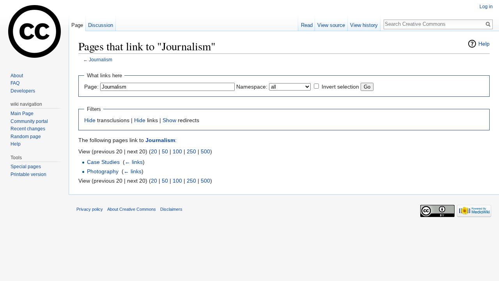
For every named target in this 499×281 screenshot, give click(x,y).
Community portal (29, 121)
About (17, 75)
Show (169, 120)
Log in (486, 6)
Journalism (100, 59)
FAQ (15, 83)
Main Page (22, 113)
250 (191, 151)
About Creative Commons (131, 209)
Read (307, 25)
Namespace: (251, 87)
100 (177, 151)
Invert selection (340, 87)
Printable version (28, 174)
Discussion (100, 25)
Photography (103, 171)
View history (364, 25)
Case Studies (103, 162)
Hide (90, 120)
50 (165, 151)
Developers (23, 91)
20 (154, 151)
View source (331, 25)
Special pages (26, 166)
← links (134, 162)
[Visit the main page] (34, 31)
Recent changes (28, 129)
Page (77, 25)
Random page (26, 136)
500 (205, 151)
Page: (91, 87)
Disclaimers (171, 209)
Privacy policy (89, 209)
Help (484, 44)
